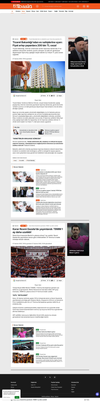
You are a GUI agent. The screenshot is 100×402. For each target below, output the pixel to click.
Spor (37, 188)
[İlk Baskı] (23, 6)
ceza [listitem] (15, 160)
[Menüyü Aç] (37, 6)
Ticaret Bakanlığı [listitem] (30, 160)
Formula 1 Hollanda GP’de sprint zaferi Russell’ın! (49, 345)
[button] (87, 6)
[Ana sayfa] (12, 11)
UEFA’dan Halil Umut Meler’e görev (45, 332)
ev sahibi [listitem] (21, 160)
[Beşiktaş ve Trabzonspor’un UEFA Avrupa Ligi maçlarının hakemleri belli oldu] (78, 52)
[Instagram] (54, 377)
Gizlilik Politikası (6, 397)
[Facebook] (45, 377)
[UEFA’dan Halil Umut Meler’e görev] (78, 239)
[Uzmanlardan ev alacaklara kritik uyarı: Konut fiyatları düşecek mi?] (25, 132)
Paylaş (87, 399)
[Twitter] (50, 377)
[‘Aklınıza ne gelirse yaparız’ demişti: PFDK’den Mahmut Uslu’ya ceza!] (51, 132)
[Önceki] (69, 52)
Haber (37, 170)
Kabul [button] (17, 397)
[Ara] (84, 6)
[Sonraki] (87, 52)
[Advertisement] (50, 24)
